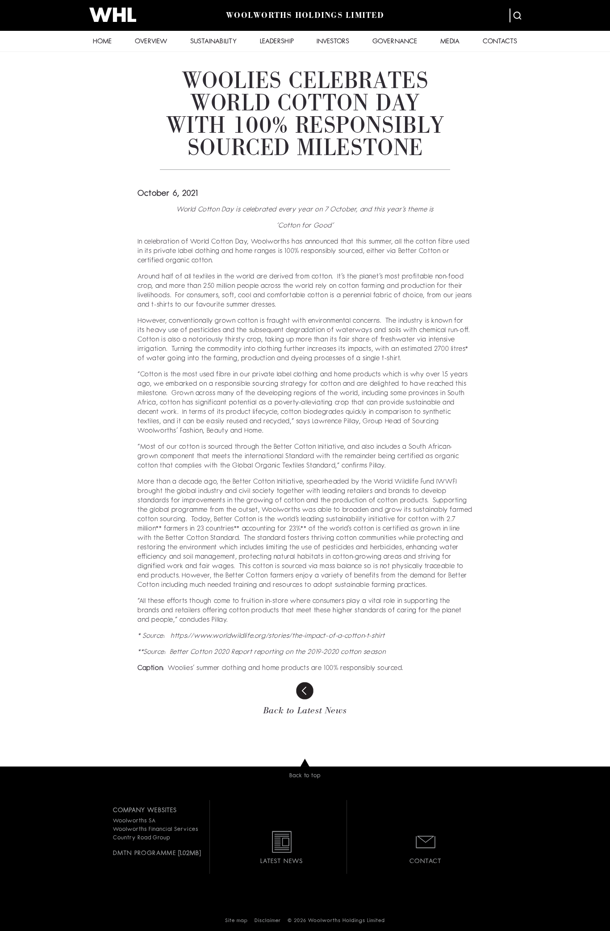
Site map (236, 920)
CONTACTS (500, 41)
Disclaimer (268, 920)
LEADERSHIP (277, 41)
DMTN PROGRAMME (144, 853)
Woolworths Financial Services (155, 829)
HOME (102, 41)
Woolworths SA (134, 821)
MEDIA (450, 41)
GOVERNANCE (394, 41)
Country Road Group (141, 838)
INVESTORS (333, 41)
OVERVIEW (151, 41)
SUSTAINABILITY (213, 41)
